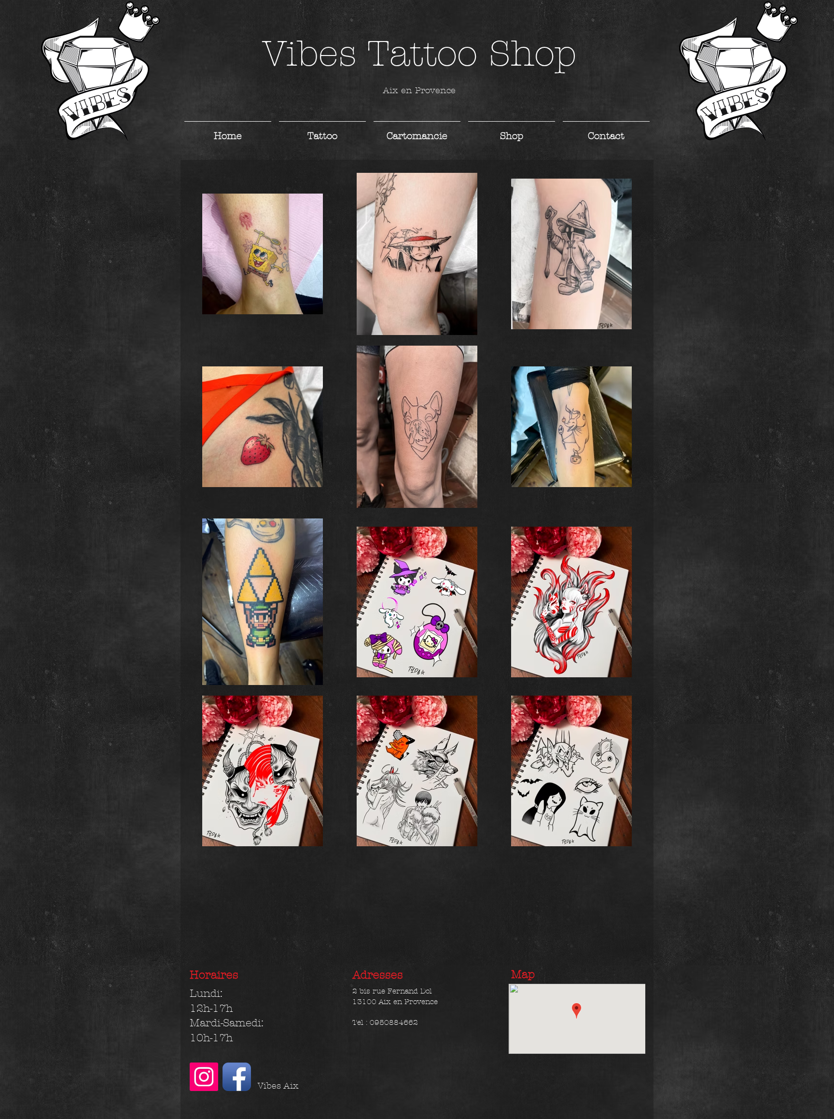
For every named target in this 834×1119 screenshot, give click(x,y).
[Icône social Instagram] (204, 1077)
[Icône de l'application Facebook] (236, 1077)
